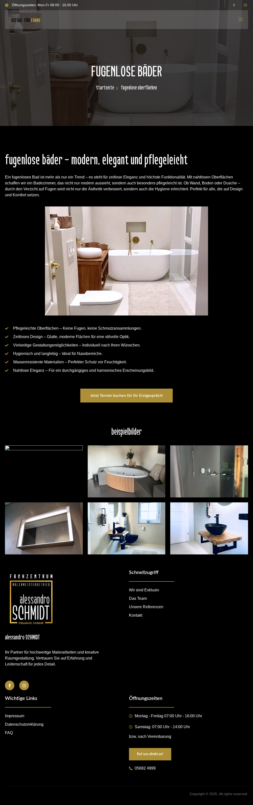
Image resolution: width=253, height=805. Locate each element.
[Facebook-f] (9, 685)
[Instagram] (24, 685)
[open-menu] (240, 19)
